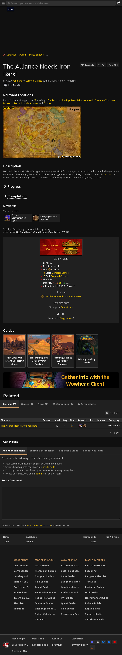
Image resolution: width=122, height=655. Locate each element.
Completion (17, 196)
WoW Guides (21, 560)
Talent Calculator (22, 597)
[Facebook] (109, 642)
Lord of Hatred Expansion (97, 565)
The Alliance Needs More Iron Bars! (19, 425)
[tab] (9, 404)
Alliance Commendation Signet (19, 218)
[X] (97, 642)
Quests (22, 54)
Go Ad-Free (112, 536)
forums (40, 473)
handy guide (49, 466)
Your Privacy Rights (21, 644)
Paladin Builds (93, 603)
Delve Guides (21, 570)
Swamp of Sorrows (105, 100)
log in (29, 525)
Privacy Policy (80, 644)
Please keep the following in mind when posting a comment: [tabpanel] (38, 491)
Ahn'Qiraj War (114, 425)
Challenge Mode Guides (46, 608)
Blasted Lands (21, 103)
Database (11, 54)
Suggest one (66, 317)
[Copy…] (107, 413)
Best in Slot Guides (71, 570)
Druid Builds (92, 592)
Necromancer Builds (96, 597)
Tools (6, 541)
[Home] (6, 646)
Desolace (8, 103)
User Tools (38, 638)
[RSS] (92, 647)
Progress (14, 186)
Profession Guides (22, 587)
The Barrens (53, 100)
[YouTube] (114, 642)
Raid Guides (20, 592)
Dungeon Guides (44, 576)
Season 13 (91, 570)
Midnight (19, 608)
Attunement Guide (71, 565)
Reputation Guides (45, 592)
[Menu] (3, 3)
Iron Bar (12, 85)
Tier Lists (19, 603)
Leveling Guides (22, 576)
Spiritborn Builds (94, 619)
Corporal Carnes (33, 80)
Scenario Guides (44, 603)
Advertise (77, 638)
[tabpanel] (61, 422)
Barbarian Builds (94, 587)
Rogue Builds (92, 608)
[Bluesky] (103, 642)
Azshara (34, 103)
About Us (57, 638)
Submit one (67, 307)
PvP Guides (67, 597)
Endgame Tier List (95, 576)
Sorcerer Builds (93, 614)
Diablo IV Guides (95, 560)
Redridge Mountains (71, 100)
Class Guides (21, 565)
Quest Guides (42, 587)
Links (115, 64)
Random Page (40, 644)
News (6, 536)
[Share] (119, 3)
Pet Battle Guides (45, 597)
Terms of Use (19, 650)
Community (89, 536)
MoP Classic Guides (46, 560)
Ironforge (41, 100)
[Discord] (92, 642)
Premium (57, 644)
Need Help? (18, 638)
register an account (42, 525)
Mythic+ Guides (22, 581)
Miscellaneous (36, 54)
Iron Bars (17, 80)
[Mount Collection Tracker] (61, 380)
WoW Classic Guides (71, 560)
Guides (30, 541)
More (93, 541)
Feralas (47, 103)
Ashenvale (88, 100)
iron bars (107, 174)
